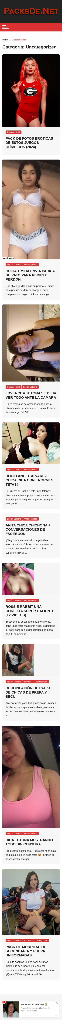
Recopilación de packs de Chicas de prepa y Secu (28, 692)
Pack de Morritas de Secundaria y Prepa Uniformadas (26, 951)
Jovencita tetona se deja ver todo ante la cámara (31, 395)
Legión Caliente (14, 265)
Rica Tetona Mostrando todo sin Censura (29, 842)
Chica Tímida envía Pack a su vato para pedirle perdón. (30, 275)
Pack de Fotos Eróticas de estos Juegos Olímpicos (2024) (29, 142)
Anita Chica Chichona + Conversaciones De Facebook (28, 529)
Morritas (27, 682)
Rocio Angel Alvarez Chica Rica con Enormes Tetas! (29, 480)
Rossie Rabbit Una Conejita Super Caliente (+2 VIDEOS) (30, 611)
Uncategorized (30, 265)
